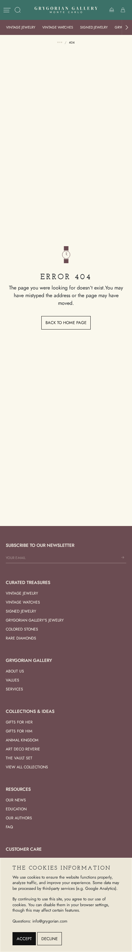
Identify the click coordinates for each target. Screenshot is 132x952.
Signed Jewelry (94, 27)
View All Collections (27, 767)
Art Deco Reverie (23, 749)
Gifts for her (19, 722)
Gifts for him (19, 731)
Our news (16, 800)
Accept (24, 939)
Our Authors (19, 818)
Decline (49, 939)
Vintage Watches (57, 27)
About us (15, 671)
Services (14, 689)
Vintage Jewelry (20, 27)
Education (16, 809)
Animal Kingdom (22, 740)
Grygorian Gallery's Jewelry (35, 620)
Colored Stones (22, 629)
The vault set (19, 758)
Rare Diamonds (21, 638)
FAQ (9, 827)
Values (12, 680)
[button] (127, 27)
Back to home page (66, 323)
